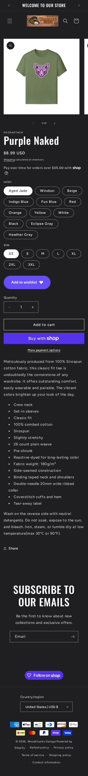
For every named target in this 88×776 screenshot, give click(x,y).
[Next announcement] (79, 5)
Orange (15, 213)
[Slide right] (54, 123)
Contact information (46, 762)
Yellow (40, 213)
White (63, 213)
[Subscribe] (72, 636)
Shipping (9, 159)
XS (11, 254)
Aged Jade (18, 191)
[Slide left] (33, 123)
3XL (31, 265)
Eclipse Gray (42, 224)
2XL (12, 265)
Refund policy (39, 747)
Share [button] (13, 548)
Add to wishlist (24, 282)
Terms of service (33, 755)
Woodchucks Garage (42, 741)
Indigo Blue (19, 202)
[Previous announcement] (9, 5)
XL (74, 254)
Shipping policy (60, 755)
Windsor (47, 191)
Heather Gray (21, 235)
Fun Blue (49, 202)
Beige (72, 191)
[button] (9, 21)
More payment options (44, 350)
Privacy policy (64, 747)
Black (13, 224)
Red (72, 202)
